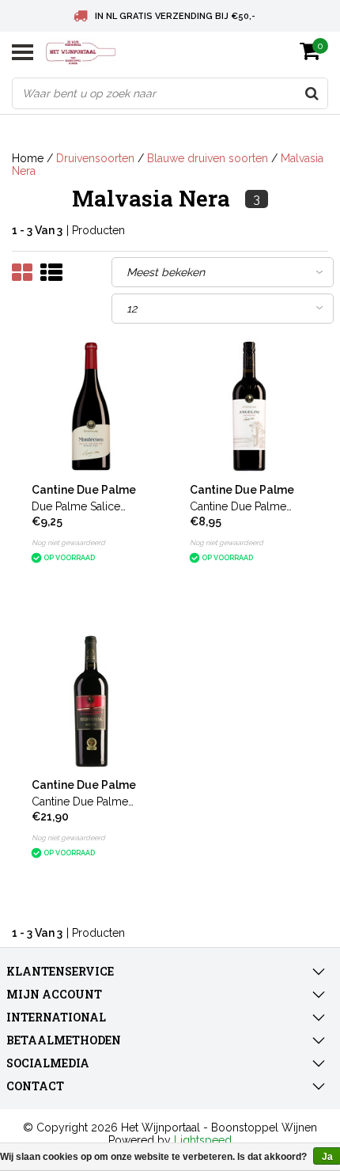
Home (27, 158)
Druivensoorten (95, 158)
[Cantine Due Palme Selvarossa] (91, 701)
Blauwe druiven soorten (207, 158)
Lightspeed (203, 1140)
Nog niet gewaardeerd (68, 543)
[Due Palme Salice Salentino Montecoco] (91, 406)
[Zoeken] (311, 93)
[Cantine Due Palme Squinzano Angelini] (249, 406)
